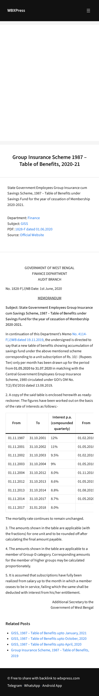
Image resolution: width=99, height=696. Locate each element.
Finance (34, 217)
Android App (52, 685)
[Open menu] (88, 10)
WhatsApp (32, 685)
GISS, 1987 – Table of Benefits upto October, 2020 (49, 638)
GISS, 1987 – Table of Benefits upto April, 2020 (46, 644)
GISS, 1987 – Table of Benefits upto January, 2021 (49, 633)
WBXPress (16, 10)
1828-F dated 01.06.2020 (33, 229)
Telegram (14, 685)
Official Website (32, 235)
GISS (24, 223)
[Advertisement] (49, 85)
